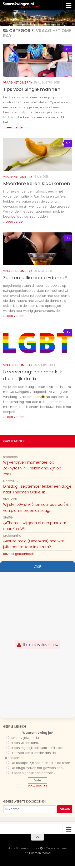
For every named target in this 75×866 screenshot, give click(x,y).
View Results (37, 786)
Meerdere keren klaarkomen (36, 183)
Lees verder (15, 127)
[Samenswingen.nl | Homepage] (30, 5)
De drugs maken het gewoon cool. (37, 768)
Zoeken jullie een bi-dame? (35, 277)
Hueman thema (40, 853)
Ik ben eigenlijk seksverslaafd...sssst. (38, 748)
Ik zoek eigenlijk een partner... (33, 773)
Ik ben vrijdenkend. (25, 742)
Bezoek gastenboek (18, 554)
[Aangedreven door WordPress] (41, 848)
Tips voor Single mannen (31, 89)
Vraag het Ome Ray (17, 82)
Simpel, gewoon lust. (26, 737)
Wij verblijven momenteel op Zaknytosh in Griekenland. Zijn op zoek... (32, 468)
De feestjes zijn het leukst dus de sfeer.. (41, 763)
